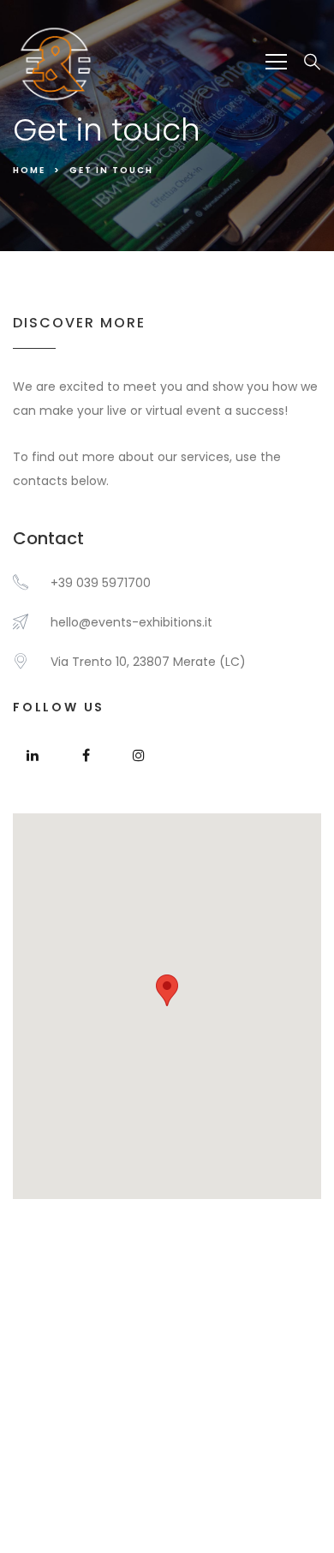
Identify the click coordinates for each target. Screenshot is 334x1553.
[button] (167, 990)
